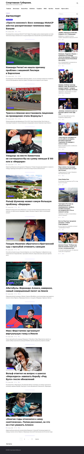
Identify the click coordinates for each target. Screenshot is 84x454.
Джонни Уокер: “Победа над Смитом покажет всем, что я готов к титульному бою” (67, 246)
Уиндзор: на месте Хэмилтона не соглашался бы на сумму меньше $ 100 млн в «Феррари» (29, 158)
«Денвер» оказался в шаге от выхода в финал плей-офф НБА (67, 112)
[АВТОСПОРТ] (23, 64)
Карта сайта (64, 8)
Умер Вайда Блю (63, 179)
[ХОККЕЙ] (68, 51)
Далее (37, 439)
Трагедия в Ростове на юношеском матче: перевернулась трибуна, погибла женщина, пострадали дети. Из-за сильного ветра (66, 208)
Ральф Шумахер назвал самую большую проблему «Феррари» (29, 203)
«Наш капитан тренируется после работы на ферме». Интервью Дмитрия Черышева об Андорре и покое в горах (67, 140)
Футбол (51, 8)
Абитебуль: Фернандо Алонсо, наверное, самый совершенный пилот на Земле (29, 289)
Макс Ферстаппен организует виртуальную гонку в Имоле (23, 332)
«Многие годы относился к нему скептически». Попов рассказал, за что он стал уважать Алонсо (28, 422)
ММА (45, 8)
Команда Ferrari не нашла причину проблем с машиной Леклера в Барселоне (25, 70)
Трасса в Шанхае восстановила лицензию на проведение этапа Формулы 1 (29, 114)
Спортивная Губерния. (18, 2)
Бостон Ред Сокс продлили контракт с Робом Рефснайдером (67, 222)
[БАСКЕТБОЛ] (68, 108)
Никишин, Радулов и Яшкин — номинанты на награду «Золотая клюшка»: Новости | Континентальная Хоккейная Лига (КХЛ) (68, 57)
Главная (8, 8)
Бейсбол (32, 8)
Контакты (9, 444)
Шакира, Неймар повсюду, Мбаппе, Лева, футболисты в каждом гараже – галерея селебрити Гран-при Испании (67, 87)
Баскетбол (24, 8)
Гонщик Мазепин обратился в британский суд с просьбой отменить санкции (30, 245)
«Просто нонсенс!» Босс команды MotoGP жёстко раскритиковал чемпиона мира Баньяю (29, 26)
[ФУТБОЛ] (68, 30)
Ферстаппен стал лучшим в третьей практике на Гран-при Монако (67, 168)
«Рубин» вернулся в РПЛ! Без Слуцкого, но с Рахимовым (67, 33)
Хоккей (57, 8)
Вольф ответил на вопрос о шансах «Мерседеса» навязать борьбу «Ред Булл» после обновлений (26, 376)
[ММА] (68, 242)
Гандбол (39, 8)
